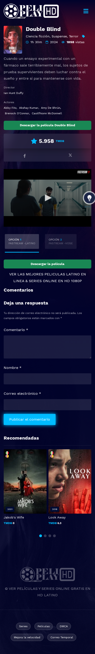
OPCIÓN (22, 241)
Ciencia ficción (38, 36)
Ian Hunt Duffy (13, 93)
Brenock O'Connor (17, 113)
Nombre (12, 367)
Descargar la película (47, 264)
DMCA (64, 626)
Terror (73, 36)
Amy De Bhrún (50, 107)
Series (23, 626)
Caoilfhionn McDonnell (47, 113)
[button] (40, 535)
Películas (44, 626)
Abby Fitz (10, 107)
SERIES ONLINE (43, 281)
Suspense (59, 36)
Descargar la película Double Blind (47, 125)
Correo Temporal (61, 637)
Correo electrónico (22, 393)
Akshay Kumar (28, 107)
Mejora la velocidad (27, 637)
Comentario (16, 330)
